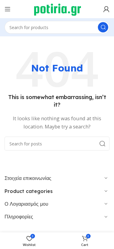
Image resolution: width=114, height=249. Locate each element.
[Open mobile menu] (8, 9)
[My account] (106, 9)
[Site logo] (57, 8)
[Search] (103, 27)
